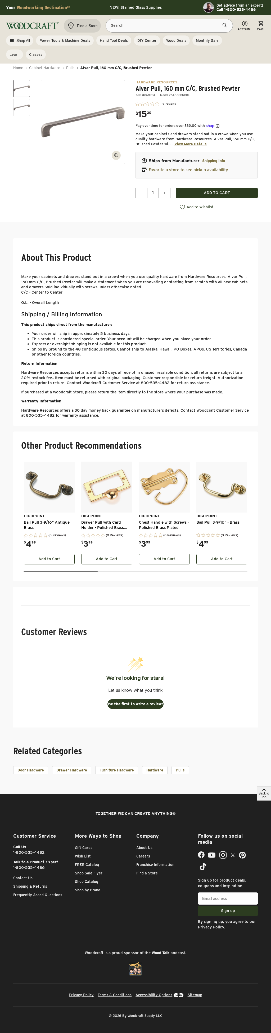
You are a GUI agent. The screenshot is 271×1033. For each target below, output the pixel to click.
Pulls (70, 68)
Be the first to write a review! (135, 704)
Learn (15, 54)
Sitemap (195, 995)
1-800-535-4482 (29, 852)
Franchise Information (155, 865)
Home (18, 68)
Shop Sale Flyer (88, 873)
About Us (144, 848)
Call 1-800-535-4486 (236, 9)
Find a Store (147, 873)
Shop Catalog (86, 881)
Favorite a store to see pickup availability (188, 169)
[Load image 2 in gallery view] (21, 107)
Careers (143, 856)
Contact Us (23, 878)
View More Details (190, 144)
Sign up (228, 910)
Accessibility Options (154, 995)
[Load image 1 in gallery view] (21, 88)
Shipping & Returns (30, 886)
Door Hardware (30, 770)
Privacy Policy (211, 927)
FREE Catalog (87, 865)
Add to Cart (49, 558)
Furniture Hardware (117, 770)
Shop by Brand (87, 890)
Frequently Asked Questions (37, 895)
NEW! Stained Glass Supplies (136, 7)
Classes (35, 54)
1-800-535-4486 (29, 867)
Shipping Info (213, 161)
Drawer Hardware (71, 770)
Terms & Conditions (115, 995)
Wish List (83, 856)
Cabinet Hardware (44, 68)
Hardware (154, 770)
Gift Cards (83, 848)
